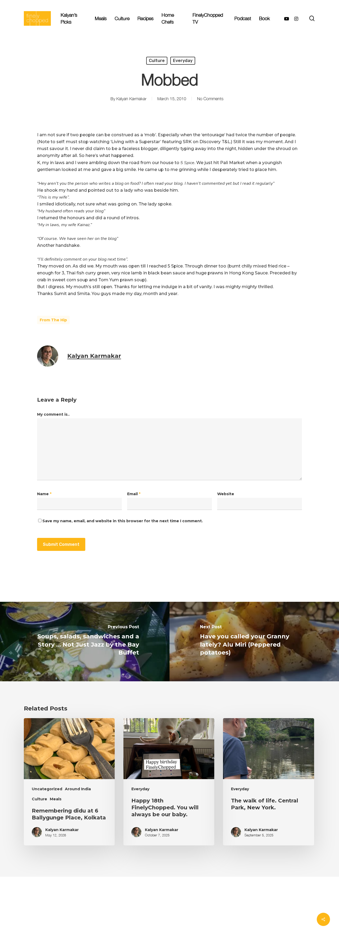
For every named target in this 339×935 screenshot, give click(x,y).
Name (44, 493)
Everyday (183, 60)
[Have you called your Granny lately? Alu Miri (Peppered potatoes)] (254, 641)
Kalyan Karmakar (131, 98)
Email (133, 493)
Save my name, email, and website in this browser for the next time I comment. (122, 521)
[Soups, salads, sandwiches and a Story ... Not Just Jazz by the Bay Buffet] (85, 641)
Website (225, 493)
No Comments (210, 98)
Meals (55, 799)
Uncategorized (47, 789)
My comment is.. (53, 414)
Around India (78, 789)
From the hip (53, 320)
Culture (157, 60)
